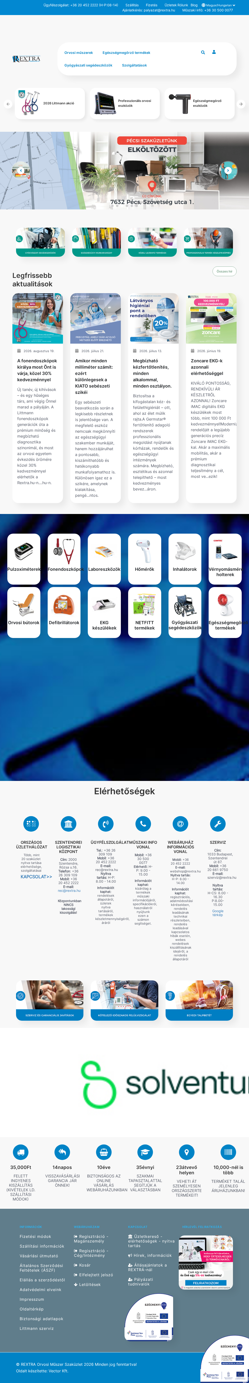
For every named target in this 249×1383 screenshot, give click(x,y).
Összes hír (224, 271)
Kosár (84, 1265)
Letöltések (89, 1284)
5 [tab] (132, 206)
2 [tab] (117, 206)
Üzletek (169, 5)
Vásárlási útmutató (39, 1256)
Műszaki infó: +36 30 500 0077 (207, 10)
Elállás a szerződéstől (42, 1280)
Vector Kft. (58, 1371)
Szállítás (132, 5)
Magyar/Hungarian (218, 5)
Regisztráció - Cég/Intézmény (91, 1253)
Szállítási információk (42, 1246)
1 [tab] (112, 206)
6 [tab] (136, 206)
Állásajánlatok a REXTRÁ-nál (147, 1267)
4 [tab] (127, 206)
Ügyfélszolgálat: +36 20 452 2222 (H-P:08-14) (81, 5)
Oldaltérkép (32, 1309)
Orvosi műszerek (78, 52)
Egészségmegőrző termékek (126, 52)
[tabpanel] (124, 170)
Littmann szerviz (37, 1328)
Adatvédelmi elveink (41, 1289)
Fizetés (151, 5)
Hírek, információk (152, 1255)
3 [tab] (122, 206)
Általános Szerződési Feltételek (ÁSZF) (41, 1268)
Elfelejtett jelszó (95, 1275)
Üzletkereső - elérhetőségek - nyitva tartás (151, 1241)
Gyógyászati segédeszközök (88, 65)
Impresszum (32, 1299)
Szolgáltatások (134, 65)
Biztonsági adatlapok (41, 1319)
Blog (194, 5)
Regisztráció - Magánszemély (91, 1238)
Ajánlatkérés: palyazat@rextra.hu (148, 10)
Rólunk (182, 5)
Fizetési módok (35, 1236)
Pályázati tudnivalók (140, 1281)
